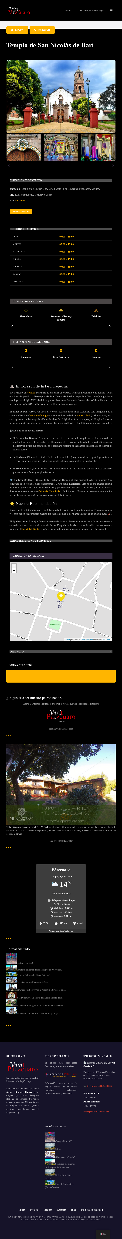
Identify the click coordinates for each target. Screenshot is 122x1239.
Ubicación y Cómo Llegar (91, 10)
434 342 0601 (89, 1097)
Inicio (68, 10)
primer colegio (84, 415)
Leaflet (67, 639)
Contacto (61, 1209)
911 (107, 1111)
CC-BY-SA (107, 639)
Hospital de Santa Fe (31, 529)
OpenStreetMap (87, 639)
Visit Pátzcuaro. (49, 1220)
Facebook (20, 200)
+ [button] (14, 566)
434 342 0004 (89, 1106)
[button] (9, 165)
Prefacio (34, 1209)
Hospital (31, 392)
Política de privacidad (92, 1209)
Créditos (48, 1209)
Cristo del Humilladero (50, 491)
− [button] (14, 571)
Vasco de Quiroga (38, 415)
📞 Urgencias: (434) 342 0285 (97, 1086)
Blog (73, 1209)
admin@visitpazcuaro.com (61, 728)
